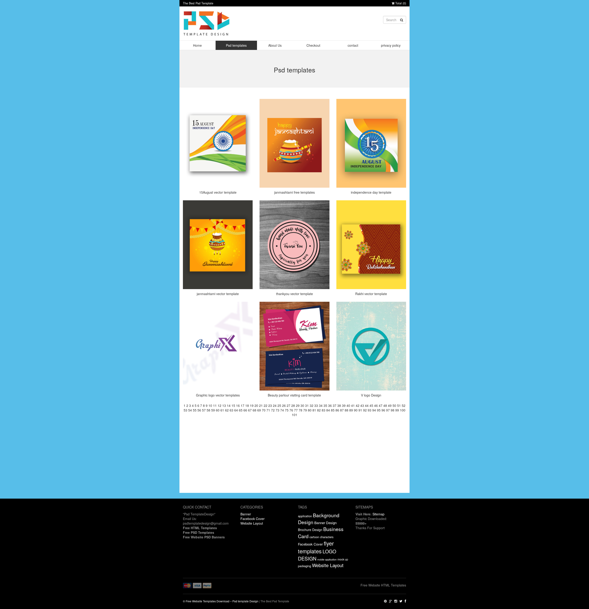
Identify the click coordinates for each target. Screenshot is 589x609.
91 (360, 410)
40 (348, 405)
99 (397, 410)
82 (319, 410)
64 (236, 410)
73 (277, 410)
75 (287, 410)
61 (222, 410)
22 (265, 405)
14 (229, 405)
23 (270, 405)
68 (254, 410)
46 (376, 405)
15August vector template (218, 192)
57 (204, 410)
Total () (400, 3)
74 (282, 410)
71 (268, 410)
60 (217, 410)
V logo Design (371, 395)
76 (291, 410)
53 (185, 410)
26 (284, 405)
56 (199, 410)
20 (256, 405)
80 (310, 410)
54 (190, 410)
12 (219, 405)
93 (369, 410)
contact (353, 45)
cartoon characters (321, 537)
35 (325, 405)
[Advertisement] (294, 460)
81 (314, 410)
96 (383, 410)
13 (224, 405)
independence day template (371, 192)
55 (194, 410)
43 (362, 405)
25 (279, 405)
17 (242, 405)
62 (227, 410)
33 (316, 405)
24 (275, 405)
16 (238, 405)
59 (213, 410)
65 (241, 410)
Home (197, 45)
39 (344, 405)
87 (342, 410)
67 (250, 410)
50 (394, 405)
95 (379, 410)
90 (356, 410)
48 (385, 405)
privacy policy (391, 45)
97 (388, 410)
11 (215, 405)
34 (321, 405)
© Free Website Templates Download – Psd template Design (220, 601)
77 (296, 410)
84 (328, 410)
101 (294, 414)
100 (402, 410)
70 (264, 410)
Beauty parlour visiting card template (294, 395)
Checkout (313, 45)
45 (371, 405)
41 (353, 405)
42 (357, 405)
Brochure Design (310, 529)
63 (231, 410)
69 (259, 410)
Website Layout (251, 523)
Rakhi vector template (371, 293)
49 (390, 405)
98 (392, 410)
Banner (245, 514)
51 (399, 405)
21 (261, 405)
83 (323, 410)
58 (208, 410)
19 (252, 405)
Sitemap (378, 514)
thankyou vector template (294, 293)
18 (247, 405)
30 (302, 405)
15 (233, 405)
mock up (343, 559)
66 (245, 410)
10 (210, 405)
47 (380, 405)
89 (351, 410)
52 (403, 405)
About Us (275, 45)
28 (293, 405)
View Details (219, 114)
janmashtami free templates (294, 192)
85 (333, 410)
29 (298, 405)
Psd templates (236, 45)
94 (374, 410)
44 (367, 405)
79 (305, 410)
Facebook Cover (252, 518)
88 (346, 410)
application (305, 516)
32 (311, 405)
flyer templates (316, 547)
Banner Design (325, 522)
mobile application (327, 559)
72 (273, 410)
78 (300, 410)
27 (288, 405)
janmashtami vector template (218, 293)
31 (307, 405)
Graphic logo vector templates (218, 395)
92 (365, 410)
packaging (304, 566)
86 (337, 410)
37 (334, 405)
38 (339, 405)
